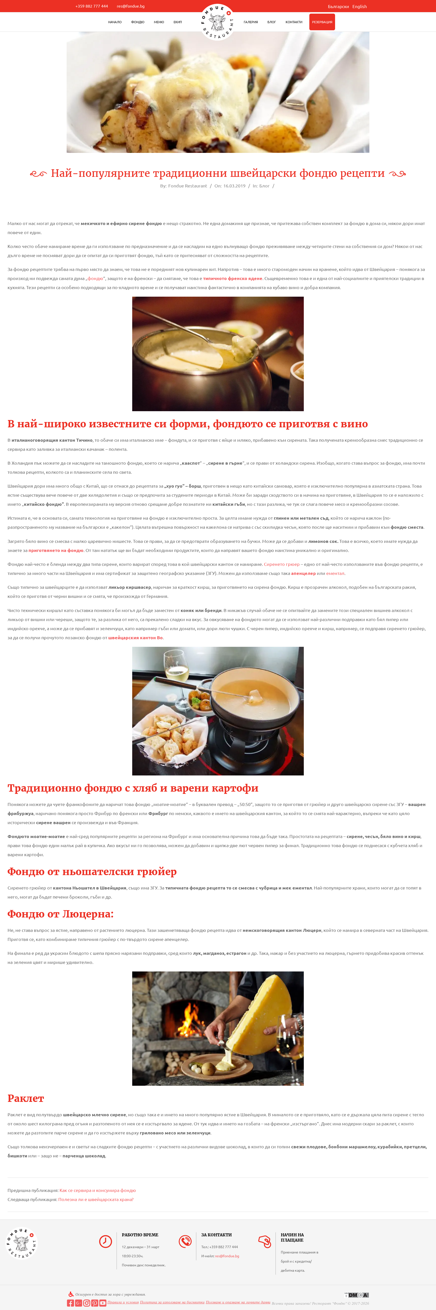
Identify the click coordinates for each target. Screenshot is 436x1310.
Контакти (294, 22)
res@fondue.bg (131, 5)
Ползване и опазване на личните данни (238, 1301)
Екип (178, 22)
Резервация (322, 22)
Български (338, 6)
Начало (115, 22)
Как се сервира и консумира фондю (98, 1190)
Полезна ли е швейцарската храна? (95, 1199)
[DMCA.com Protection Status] (356, 1295)
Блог (271, 22)
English (359, 6)
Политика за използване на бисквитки (172, 1301)
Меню (159, 22)
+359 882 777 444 (91, 5)
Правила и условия (123, 1301)
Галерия (251, 22)
